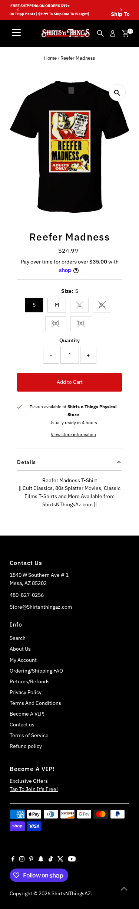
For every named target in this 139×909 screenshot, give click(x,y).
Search (18, 638)
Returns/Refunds (30, 681)
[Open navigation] (16, 33)
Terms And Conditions (35, 703)
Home (50, 58)
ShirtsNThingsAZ (71, 893)
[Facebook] (13, 860)
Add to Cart (70, 382)
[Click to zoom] (117, 92)
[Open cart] (125, 33)
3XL (83, 324)
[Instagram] (21, 860)
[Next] (121, 9)
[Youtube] (71, 860)
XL (105, 305)
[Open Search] (100, 33)
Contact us (22, 724)
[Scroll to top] (124, 888)
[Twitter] (60, 860)
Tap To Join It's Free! (34, 789)
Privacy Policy (26, 692)
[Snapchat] (41, 860)
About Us (20, 648)
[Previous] (18, 9)
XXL (58, 324)
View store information (73, 434)
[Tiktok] (50, 860)
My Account (23, 660)
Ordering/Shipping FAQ (36, 670)
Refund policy (26, 746)
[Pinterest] (31, 860)
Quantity (69, 340)
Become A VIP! (27, 713)
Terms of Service (29, 735)
